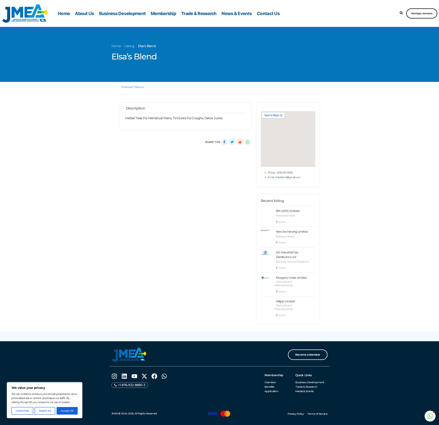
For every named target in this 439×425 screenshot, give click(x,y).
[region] (44, 400)
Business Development (122, 13)
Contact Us (268, 13)
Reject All (45, 410)
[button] (401, 12)
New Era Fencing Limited (292, 231)
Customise (22, 410)
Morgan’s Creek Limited (291, 277)
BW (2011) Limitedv (288, 211)
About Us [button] (84, 13)
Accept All (67, 410)
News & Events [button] (237, 13)
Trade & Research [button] (198, 13)
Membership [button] (163, 13)
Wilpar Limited (285, 301)
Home (64, 13)
